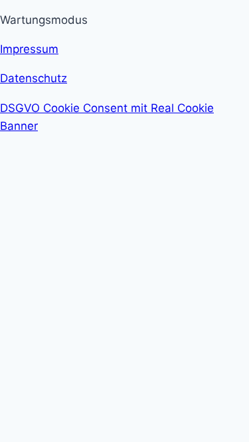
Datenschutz (33, 78)
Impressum (29, 49)
